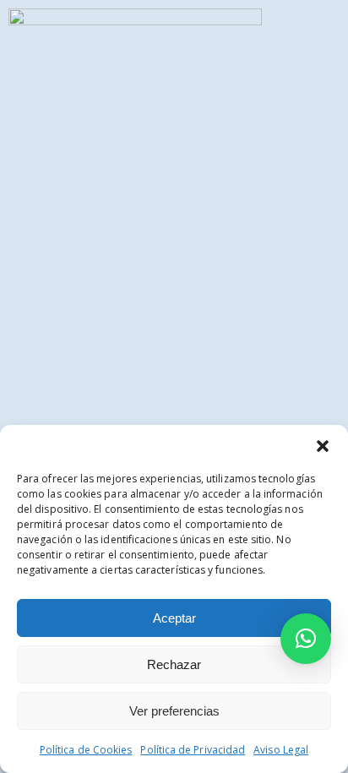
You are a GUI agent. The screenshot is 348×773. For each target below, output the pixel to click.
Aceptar (174, 618)
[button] (322, 446)
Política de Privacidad (192, 750)
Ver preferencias (174, 711)
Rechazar (174, 664)
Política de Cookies (86, 750)
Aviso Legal (280, 750)
